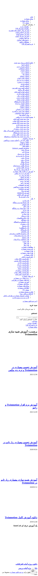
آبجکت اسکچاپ (24, 68)
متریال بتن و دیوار (23, 154)
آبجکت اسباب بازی (23, 67)
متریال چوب (25, 158)
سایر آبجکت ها (24, 115)
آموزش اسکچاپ (23, 179)
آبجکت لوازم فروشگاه (21, 101)
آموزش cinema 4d (23, 193)
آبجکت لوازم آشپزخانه (21, 92)
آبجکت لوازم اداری (23, 94)
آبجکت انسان (24, 70)
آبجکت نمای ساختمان (22, 113)
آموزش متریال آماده (22, 36)
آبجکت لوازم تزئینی (22, 98)
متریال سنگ (25, 162)
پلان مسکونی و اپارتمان (21, 239)
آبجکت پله (25, 74)
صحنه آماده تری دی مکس (24, 117)
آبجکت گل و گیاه (23, 90)
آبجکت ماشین (24, 105)
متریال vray (25, 150)
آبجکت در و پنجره (23, 82)
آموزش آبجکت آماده (22, 32)
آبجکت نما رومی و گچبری (20, 111)
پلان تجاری (25, 214)
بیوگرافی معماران (23, 284)
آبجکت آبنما (25, 65)
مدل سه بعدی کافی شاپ (20, 134)
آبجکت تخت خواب (23, 78)
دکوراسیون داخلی (27, 257)
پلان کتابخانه (25, 232)
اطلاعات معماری (23, 288)
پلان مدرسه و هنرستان (21, 235)
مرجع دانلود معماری (16, 572)
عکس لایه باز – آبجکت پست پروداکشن (16, 140)
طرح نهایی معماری (26, 253)
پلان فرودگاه (25, 230)
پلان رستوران (24, 224)
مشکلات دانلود (24, 42)
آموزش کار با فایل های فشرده (19, 30)
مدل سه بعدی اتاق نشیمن (20, 123)
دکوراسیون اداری (23, 263)
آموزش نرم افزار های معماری (23, 171)
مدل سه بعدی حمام (22, 127)
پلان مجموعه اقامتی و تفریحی (19, 233)
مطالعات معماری (27, 247)
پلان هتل (26, 243)
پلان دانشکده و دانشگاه (21, 222)
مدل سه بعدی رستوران (21, 129)
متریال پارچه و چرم (22, 156)
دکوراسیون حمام (23, 268)
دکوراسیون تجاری (23, 266)
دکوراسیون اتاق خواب (22, 259)
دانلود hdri (26, 146)
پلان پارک (26, 210)
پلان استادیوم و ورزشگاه (21, 202)
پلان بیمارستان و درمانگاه (20, 208)
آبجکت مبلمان (24, 107)
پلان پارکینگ (25, 212)
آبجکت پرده (25, 72)
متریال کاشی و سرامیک (21, 166)
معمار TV (25, 23)
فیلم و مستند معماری (26, 292)
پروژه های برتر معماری (21, 278)
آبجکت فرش (25, 84)
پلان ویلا (26, 245)
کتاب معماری (28, 255)
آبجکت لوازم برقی (23, 96)
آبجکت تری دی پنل (23, 80)
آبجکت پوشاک (24, 76)
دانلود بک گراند (24, 144)
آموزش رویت (24, 181)
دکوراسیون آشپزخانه (22, 274)
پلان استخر (25, 204)
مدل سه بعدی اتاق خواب (21, 121)
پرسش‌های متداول (23, 40)
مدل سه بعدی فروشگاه (21, 133)
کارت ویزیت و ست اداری (20, 298)
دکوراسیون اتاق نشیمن (21, 261)
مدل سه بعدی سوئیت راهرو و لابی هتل (16, 131)
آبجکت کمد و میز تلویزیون (20, 88)
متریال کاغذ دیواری (22, 167)
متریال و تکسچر (27, 138)
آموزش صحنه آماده (22, 34)
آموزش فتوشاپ (23, 185)
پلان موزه (26, 241)
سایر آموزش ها (24, 197)
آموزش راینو (25, 183)
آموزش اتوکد (24, 177)
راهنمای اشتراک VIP (22, 28)
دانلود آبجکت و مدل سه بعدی (23, 63)
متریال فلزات (24, 164)
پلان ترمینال (25, 216)
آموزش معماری (23, 282)
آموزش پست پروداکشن (21, 187)
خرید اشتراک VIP (27, 44)
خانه (31, 17)
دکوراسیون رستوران (22, 270)
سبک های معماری (23, 286)
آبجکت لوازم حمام (23, 100)
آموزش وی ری (24, 175)
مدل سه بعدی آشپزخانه (21, 119)
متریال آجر (25, 152)
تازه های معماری (27, 276)
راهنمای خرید (24, 26)
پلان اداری (25, 200)
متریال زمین (25, 160)
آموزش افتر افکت (23, 195)
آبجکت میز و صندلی (22, 109)
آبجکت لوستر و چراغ (22, 103)
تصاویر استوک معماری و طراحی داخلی (16, 296)
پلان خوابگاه (25, 220)
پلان (32, 199)
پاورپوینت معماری (27, 249)
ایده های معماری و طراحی (20, 280)
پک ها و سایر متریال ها (21, 169)
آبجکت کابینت (24, 86)
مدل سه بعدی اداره (22, 125)
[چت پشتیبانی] (33, 571)
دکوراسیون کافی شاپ (21, 272)
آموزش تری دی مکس (21, 173)
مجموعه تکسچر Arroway (20, 148)
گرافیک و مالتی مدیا (26, 294)
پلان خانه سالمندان (23, 218)
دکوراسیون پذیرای (23, 265)
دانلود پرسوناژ (24, 142)
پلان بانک (26, 206)
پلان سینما (25, 226)
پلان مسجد (25, 237)
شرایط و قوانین (24, 38)
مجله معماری (28, 19)
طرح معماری (28, 251)
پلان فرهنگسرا (24, 228)
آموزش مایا (25, 191)
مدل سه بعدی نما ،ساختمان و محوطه (16, 136)
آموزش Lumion (24, 189)
